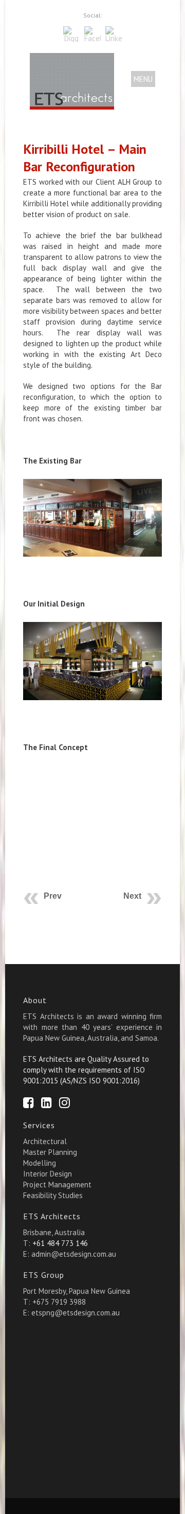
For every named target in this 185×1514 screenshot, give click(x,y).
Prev (53, 896)
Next (132, 896)
